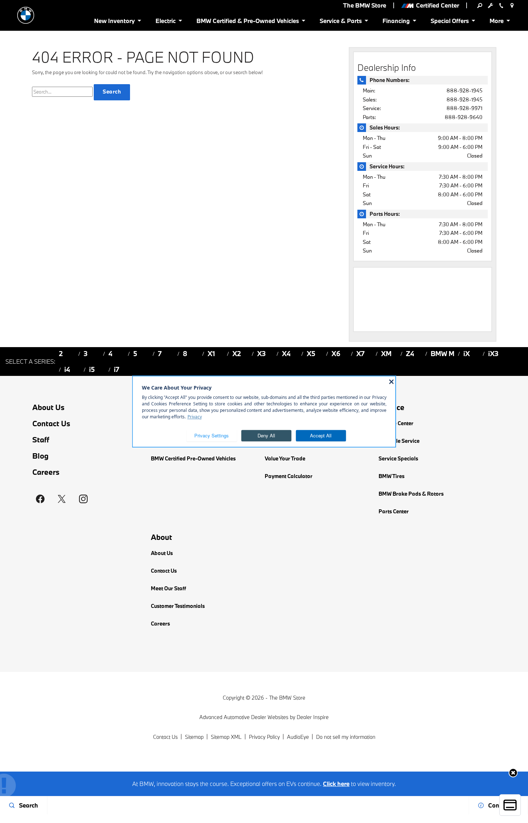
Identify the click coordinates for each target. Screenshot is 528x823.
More (497, 22)
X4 (286, 353)
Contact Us (51, 423)
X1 (211, 353)
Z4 (410, 353)
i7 (116, 369)
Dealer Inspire (313, 717)
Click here (336, 783)
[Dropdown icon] (479, 5)
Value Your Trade (285, 458)
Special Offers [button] (449, 22)
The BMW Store (287, 697)
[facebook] (40, 499)
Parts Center (394, 511)
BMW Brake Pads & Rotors (411, 493)
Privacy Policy (264, 736)
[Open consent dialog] (510, 805)
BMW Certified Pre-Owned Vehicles (193, 458)
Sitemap (194, 736)
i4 (67, 369)
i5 (92, 369)
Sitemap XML (226, 736)
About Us (48, 407)
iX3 (493, 353)
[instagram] (83, 499)
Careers (46, 472)
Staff (40, 439)
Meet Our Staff (168, 588)
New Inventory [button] (114, 22)
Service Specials (398, 458)
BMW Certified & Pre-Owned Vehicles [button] (247, 22)
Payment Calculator (288, 476)
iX (466, 353)
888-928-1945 (464, 90)
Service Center (396, 423)
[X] (62, 499)
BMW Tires (391, 476)
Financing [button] (396, 22)
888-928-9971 (464, 108)
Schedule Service (399, 440)
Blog (40, 455)
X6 (336, 353)
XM (386, 353)
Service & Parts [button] (340, 22)
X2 (236, 353)
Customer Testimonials (178, 606)
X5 (311, 353)
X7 (360, 353)
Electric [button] (165, 22)
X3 (261, 353)
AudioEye (298, 736)
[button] (513, 772)
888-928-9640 (463, 117)
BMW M (442, 353)
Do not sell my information (345, 736)
